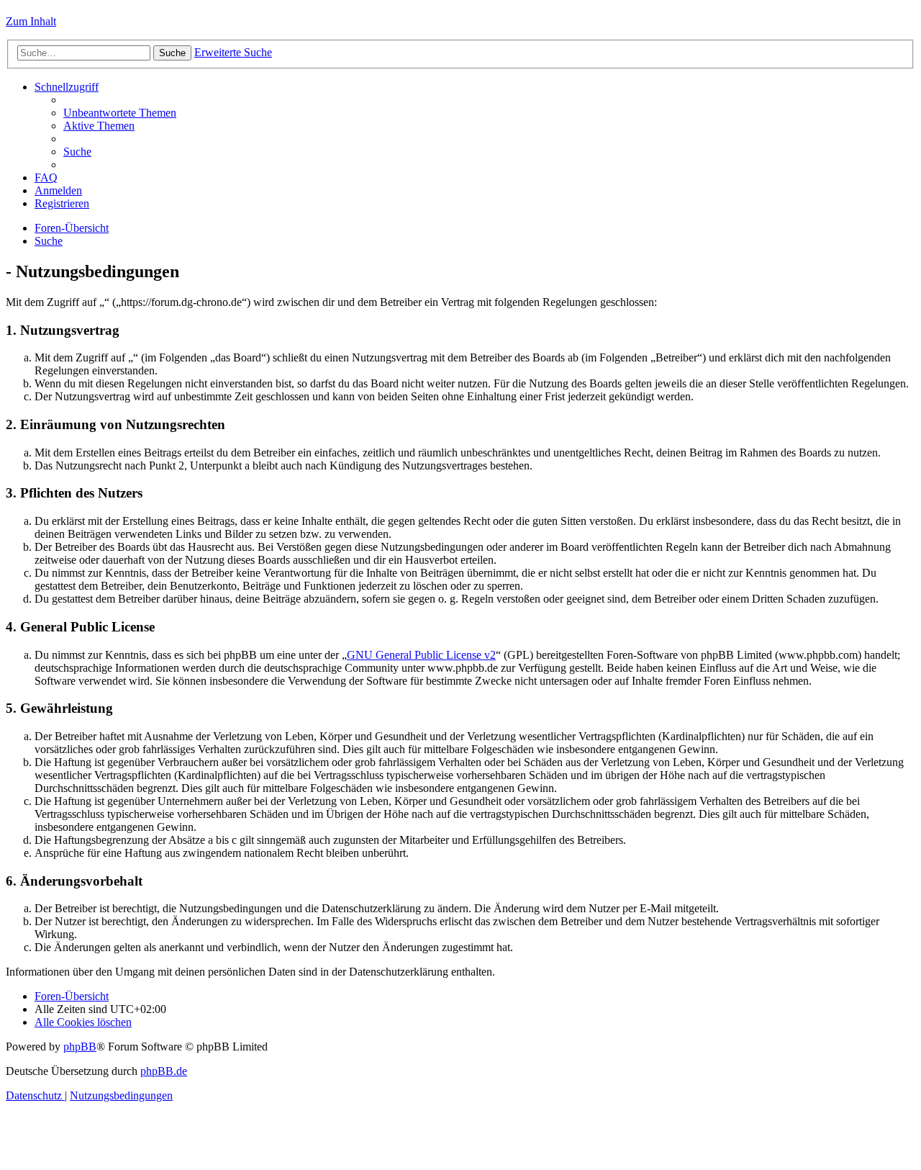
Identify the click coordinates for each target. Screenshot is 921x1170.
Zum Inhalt (31, 21)
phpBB (79, 1046)
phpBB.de (163, 1071)
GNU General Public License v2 (421, 655)
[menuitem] (119, 113)
